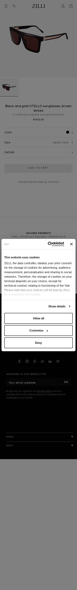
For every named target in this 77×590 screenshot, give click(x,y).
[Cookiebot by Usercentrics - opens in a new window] (48, 244)
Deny (38, 342)
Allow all (38, 318)
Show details (56, 306)
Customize (36, 330)
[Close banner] (71, 244)
